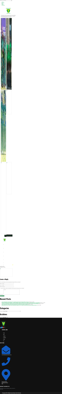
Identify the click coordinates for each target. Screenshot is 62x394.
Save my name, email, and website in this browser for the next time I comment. (12, 288)
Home (20, 244)
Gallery (3, 4)
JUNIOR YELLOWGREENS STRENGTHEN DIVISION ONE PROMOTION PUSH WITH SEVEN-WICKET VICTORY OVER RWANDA (20, 303)
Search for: (1, 0)
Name (1, 283)
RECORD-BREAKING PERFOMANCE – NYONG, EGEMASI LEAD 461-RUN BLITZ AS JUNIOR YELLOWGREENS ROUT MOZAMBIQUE (21, 302)
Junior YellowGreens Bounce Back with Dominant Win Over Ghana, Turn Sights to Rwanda (15, 304)
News (2, 3)
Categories (1, 311)
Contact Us (3, 5)
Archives (1, 317)
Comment (1, 294)
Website (1, 286)
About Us (3, 2)
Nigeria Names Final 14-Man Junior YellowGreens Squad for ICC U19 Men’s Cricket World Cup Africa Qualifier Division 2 (19, 305)
